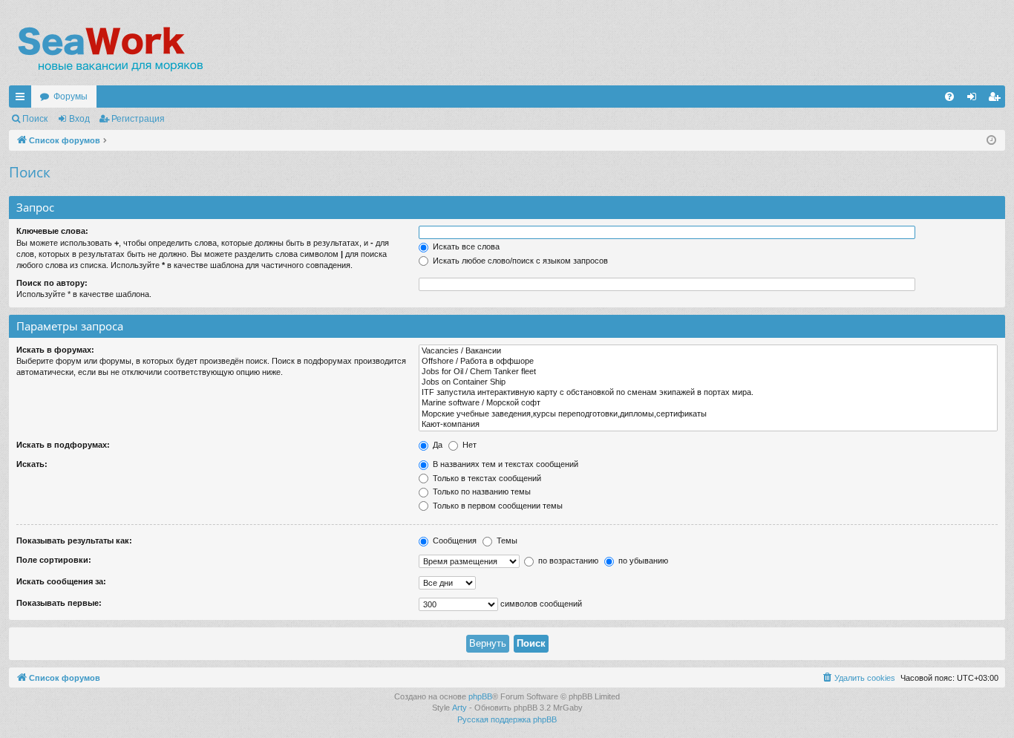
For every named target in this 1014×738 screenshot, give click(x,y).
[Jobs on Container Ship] (708, 382)
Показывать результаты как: (74, 540)
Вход (79, 119)
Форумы (70, 96)
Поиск (35, 119)
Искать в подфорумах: (63, 444)
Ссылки (23, 99)
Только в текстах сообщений (486, 478)
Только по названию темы (481, 491)
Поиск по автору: (52, 282)
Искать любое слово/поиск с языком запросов (519, 260)
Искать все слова (465, 246)
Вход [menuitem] (975, 99)
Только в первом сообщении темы (497, 505)
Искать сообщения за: (61, 581)
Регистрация (138, 119)
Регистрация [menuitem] (997, 99)
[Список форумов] (109, 48)
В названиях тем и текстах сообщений (504, 464)
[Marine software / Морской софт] (708, 403)
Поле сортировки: (53, 559)
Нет (468, 444)
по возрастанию (567, 560)
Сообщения (454, 540)
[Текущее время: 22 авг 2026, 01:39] (991, 140)
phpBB (480, 696)
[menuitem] (949, 96)
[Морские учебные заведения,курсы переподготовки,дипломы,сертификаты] (708, 414)
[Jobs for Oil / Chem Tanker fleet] (708, 372)
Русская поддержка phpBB (507, 719)
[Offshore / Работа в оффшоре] (708, 361)
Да (436, 444)
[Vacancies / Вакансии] (708, 351)
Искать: (32, 464)
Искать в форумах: (55, 349)
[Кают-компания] (708, 424)
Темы (505, 540)
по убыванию (642, 560)
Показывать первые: (59, 602)
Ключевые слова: (52, 230)
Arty (459, 707)
